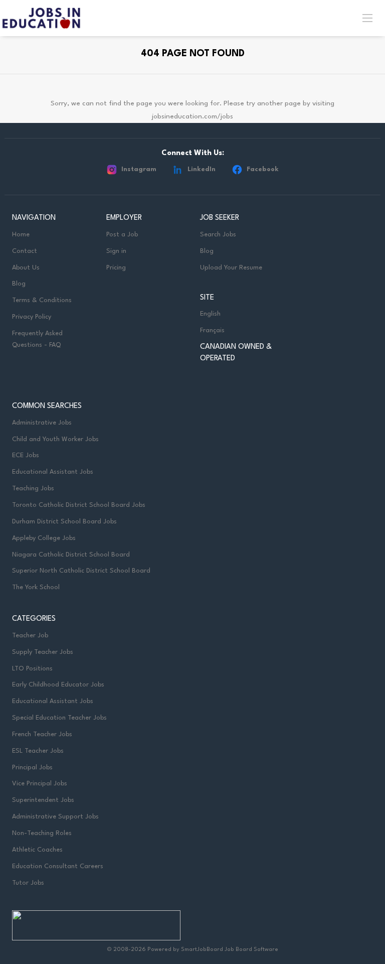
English (210, 314)
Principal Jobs (32, 767)
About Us (26, 267)
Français (212, 330)
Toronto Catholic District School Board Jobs (78, 505)
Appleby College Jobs (44, 538)
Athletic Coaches (37, 850)
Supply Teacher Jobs (42, 652)
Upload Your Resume (231, 267)
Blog (19, 284)
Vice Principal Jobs (40, 783)
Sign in (116, 251)
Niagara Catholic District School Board (71, 555)
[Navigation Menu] (367, 17)
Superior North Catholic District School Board (81, 571)
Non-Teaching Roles (42, 833)
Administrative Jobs (42, 423)
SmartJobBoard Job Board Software (229, 949)
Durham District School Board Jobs (64, 521)
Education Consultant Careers (57, 866)
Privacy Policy (31, 317)
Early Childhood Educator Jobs (58, 684)
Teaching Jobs (33, 488)
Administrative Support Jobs (55, 816)
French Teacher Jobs (42, 734)
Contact (24, 251)
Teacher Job (30, 635)
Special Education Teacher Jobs (59, 718)
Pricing (116, 267)
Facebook (263, 169)
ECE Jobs (25, 455)
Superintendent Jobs (43, 800)
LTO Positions (32, 668)
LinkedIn (201, 169)
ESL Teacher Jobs (38, 751)
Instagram (138, 169)
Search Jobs (218, 234)
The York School (36, 587)
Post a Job (122, 234)
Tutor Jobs (28, 883)
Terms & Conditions (42, 300)
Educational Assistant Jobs (52, 472)
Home (21, 234)
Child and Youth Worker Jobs (55, 439)
